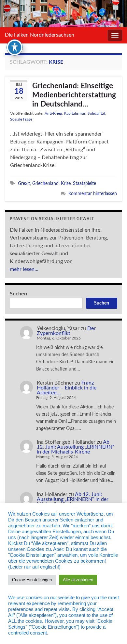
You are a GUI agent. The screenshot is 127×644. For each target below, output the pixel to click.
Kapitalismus (75, 113)
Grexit (24, 183)
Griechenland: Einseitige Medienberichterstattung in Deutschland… (74, 95)
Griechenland (45, 183)
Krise (66, 183)
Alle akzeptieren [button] (78, 579)
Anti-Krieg (53, 113)
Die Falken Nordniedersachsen (39, 35)
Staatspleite (84, 183)
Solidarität (96, 113)
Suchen (18, 293)
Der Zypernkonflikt (66, 331)
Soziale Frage (21, 119)
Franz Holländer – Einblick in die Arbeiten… (66, 387)
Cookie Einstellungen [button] (32, 579)
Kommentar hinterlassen (92, 193)
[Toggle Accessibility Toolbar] (14, 47)
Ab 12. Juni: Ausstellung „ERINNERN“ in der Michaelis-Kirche (75, 446)
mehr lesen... (24, 269)
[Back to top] (112, 629)
